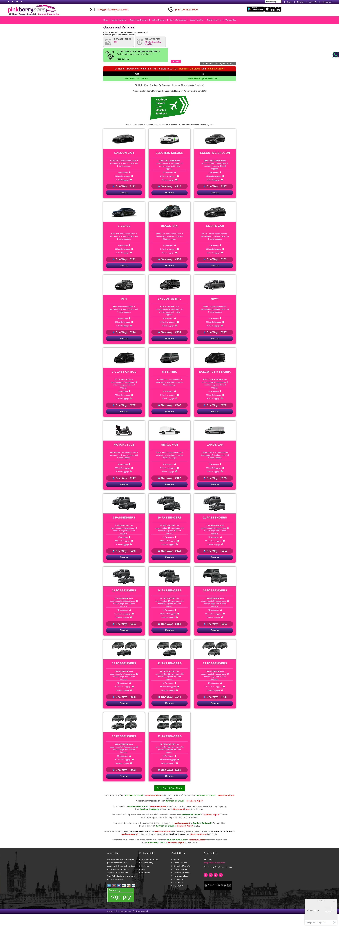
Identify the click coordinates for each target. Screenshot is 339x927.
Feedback (145, 872)
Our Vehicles (178, 879)
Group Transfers (197, 20)
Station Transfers (159, 20)
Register (300, 2)
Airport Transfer (180, 862)
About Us (313, 2)
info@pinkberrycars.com (214, 862)
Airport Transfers (120, 20)
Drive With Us (178, 886)
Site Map (145, 866)
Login (289, 2)
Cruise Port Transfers (139, 20)
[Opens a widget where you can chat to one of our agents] (321, 912)
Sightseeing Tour (215, 20)
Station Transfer (180, 869)
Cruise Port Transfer (181, 866)
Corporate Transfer (181, 872)
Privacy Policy (147, 862)
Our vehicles (230, 20)
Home (106, 20)
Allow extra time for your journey (218, 63)
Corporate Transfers (179, 20)
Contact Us (326, 2)
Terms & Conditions (149, 859)
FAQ (143, 869)
